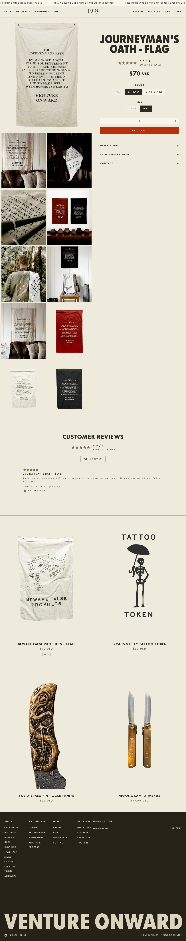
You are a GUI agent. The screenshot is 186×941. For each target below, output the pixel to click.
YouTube (83, 842)
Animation (36, 837)
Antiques (10, 876)
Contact (59, 842)
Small (146, 108)
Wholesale (60, 837)
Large (133, 108)
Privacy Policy (149, 935)
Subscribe (176, 828)
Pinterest (83, 832)
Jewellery (10, 852)
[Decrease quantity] (103, 121)
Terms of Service (171, 935)
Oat (118, 91)
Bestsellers (12, 827)
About (57, 827)
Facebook (83, 837)
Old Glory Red (154, 91)
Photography (38, 832)
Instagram (84, 827)
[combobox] (167, 11)
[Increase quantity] (175, 121)
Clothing (10, 846)
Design (33, 827)
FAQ (55, 832)
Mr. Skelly (11, 832)
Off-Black (133, 91)
